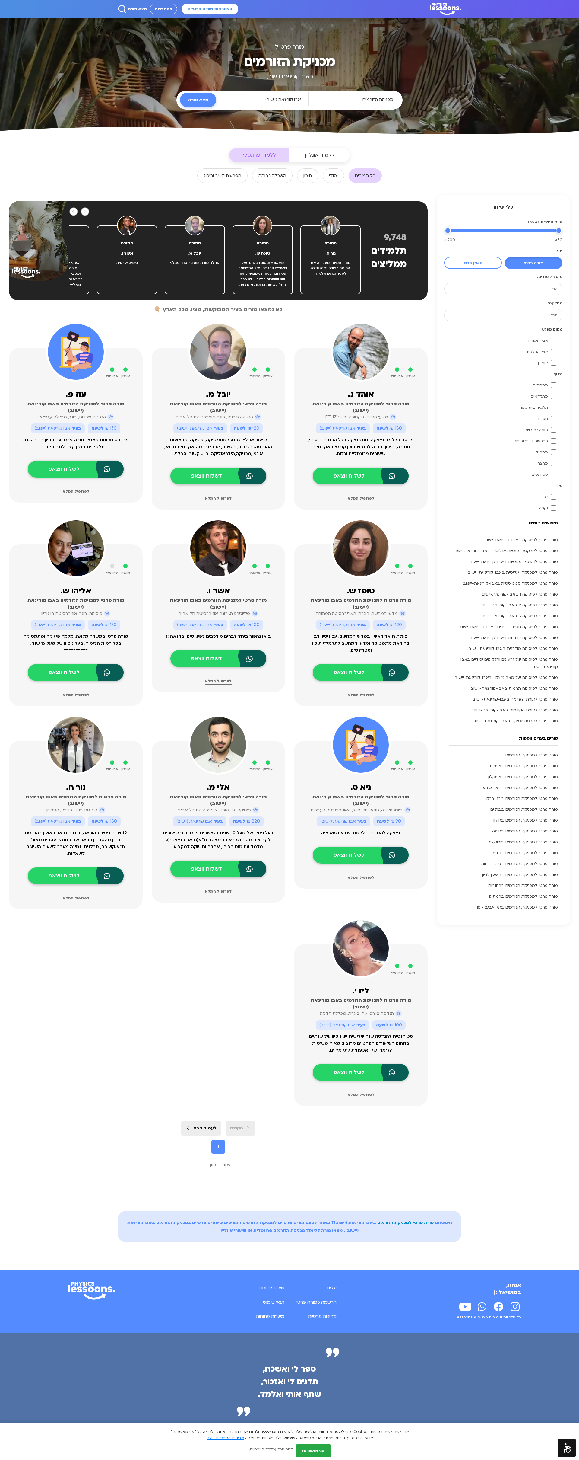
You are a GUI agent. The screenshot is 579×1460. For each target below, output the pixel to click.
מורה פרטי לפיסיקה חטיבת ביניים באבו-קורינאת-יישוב (508, 627)
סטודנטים (540, 474)
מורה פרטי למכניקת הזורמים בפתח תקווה (519, 864)
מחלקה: (555, 303)
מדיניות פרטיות (322, 1316)
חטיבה (542, 418)
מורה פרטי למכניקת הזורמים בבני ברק (522, 798)
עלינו (332, 1288)
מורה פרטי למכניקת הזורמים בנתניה (525, 853)
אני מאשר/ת (313, 1450)
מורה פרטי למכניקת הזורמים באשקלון (523, 777)
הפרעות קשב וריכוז (531, 441)
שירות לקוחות (271, 1288)
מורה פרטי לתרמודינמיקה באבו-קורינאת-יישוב (515, 721)
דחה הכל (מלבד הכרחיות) (270, 1449)
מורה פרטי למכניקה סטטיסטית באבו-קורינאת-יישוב (510, 583)
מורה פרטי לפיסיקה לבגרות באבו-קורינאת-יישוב (514, 638)
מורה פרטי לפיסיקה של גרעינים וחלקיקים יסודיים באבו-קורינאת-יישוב (508, 663)
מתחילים (540, 385)
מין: (559, 485)
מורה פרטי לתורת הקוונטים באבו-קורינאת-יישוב (514, 710)
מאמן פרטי (472, 262)
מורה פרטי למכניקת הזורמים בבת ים (524, 809)
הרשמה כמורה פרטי (316, 1302)
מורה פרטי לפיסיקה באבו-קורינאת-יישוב (521, 540)
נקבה (543, 508)
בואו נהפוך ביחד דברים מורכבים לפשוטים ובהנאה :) (218, 636)
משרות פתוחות (270, 1316)
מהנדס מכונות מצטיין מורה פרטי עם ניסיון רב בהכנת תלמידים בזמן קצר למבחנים (76, 443)
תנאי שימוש (273, 1302)
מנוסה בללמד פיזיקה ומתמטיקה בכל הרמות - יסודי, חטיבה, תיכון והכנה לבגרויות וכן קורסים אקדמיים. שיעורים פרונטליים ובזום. (361, 447)
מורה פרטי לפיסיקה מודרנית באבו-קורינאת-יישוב (513, 648)
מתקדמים (539, 396)
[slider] (559, 231)
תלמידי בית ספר (534, 407)
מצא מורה (137, 9)
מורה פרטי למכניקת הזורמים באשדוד (523, 766)
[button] (567, 1448)
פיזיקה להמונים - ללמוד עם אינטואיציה (360, 833)
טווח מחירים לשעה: (545, 221)
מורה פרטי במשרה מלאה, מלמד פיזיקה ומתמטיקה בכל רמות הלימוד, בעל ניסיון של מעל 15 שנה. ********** (76, 643)
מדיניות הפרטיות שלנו (225, 1438)
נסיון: (558, 374)
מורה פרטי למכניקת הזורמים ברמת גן (523, 896)
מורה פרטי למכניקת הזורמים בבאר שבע (520, 788)
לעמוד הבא (205, 1128)
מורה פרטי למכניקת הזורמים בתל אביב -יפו (517, 907)
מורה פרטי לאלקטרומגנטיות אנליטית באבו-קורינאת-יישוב (505, 551)
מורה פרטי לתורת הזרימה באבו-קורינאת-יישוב (515, 699)
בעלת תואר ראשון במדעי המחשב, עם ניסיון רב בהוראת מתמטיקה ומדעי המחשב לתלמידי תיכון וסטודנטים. (361, 643)
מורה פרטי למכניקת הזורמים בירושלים (523, 842)
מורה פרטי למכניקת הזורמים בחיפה (525, 831)
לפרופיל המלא (360, 498)
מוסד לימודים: (549, 276)
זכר (544, 496)
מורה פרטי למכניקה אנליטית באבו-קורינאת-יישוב (513, 572)
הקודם (236, 1128)
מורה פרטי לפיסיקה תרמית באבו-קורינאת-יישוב (514, 688)
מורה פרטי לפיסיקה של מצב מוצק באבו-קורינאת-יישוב (506, 677)
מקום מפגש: (551, 329)
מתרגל (542, 452)
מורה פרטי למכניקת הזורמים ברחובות (523, 885)
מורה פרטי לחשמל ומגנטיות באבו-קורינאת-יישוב (514, 561)
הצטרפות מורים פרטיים (210, 9)
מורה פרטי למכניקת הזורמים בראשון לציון (520, 874)
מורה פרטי (533, 262)
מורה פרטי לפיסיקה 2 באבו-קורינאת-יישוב (519, 605)
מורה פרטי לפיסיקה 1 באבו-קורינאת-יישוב (519, 594)
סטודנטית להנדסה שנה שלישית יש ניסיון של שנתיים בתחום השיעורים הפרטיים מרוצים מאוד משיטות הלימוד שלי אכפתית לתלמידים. (361, 1043)
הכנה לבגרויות (536, 429)
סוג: (558, 251)
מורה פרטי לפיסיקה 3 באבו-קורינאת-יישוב (519, 616)
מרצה (543, 463)
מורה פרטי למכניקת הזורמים (531, 755)
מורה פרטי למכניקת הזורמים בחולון (525, 820)
